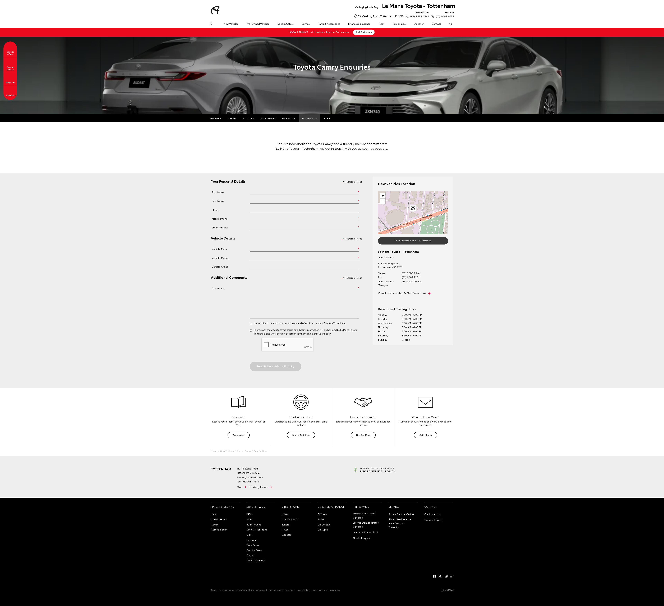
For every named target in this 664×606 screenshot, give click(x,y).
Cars (239, 450)
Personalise (399, 23)
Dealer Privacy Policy (319, 333)
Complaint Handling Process (326, 590)
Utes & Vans (290, 506)
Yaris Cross (252, 545)
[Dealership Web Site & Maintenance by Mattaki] (447, 590)
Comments (218, 288)
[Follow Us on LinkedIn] (452, 576)
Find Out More (363, 434)
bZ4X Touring (253, 524)
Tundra (285, 524)
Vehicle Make (219, 249)
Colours (248, 118)
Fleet (381, 23)
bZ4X (249, 519)
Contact (436, 23)
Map (239, 487)
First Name (218, 192)
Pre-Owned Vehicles (257, 23)
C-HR (249, 534)
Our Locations (432, 514)
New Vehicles (231, 23)
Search (450, 24)
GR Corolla (323, 524)
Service (306, 23)
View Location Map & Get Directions (413, 240)
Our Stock (289, 118)
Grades (232, 118)
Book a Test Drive (301, 434)
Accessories (268, 118)
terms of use (286, 329)
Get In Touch (425, 434)
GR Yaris (322, 514)
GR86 (320, 519)
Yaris (213, 514)
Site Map (290, 590)
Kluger (250, 555)
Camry (248, 450)
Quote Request (362, 538)
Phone (215, 209)
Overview (216, 118)
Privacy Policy (303, 590)
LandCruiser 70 (290, 519)
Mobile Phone (220, 218)
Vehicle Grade (220, 266)
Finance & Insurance (359, 23)
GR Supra (322, 529)
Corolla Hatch (219, 519)
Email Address (220, 227)
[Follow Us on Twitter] (440, 576)
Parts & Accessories (329, 23)
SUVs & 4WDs (255, 506)
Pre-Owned (361, 506)
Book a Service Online (401, 514)
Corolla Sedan (219, 529)
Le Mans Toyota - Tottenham (405, 5)
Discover (419, 23)
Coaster (286, 534)
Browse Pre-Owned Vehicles (364, 515)
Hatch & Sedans (222, 506)
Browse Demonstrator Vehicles (366, 524)
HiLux (285, 514)
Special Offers (286, 23)
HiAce (285, 529)
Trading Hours (258, 487)
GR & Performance (331, 506)
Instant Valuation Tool (365, 532)
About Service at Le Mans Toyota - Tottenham (400, 523)
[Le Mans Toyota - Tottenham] (214, 10)
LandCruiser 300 (255, 560)
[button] (413, 209)
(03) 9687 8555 (445, 14)
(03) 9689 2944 (419, 14)
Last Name (218, 201)
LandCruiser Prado (257, 529)
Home (212, 23)
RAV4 (249, 514)
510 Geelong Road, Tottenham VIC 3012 (380, 16)
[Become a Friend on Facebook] (434, 576)
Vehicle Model (220, 257)
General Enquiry (433, 520)
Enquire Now (310, 118)
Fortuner (251, 540)
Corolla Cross (254, 550)
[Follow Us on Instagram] (446, 576)
